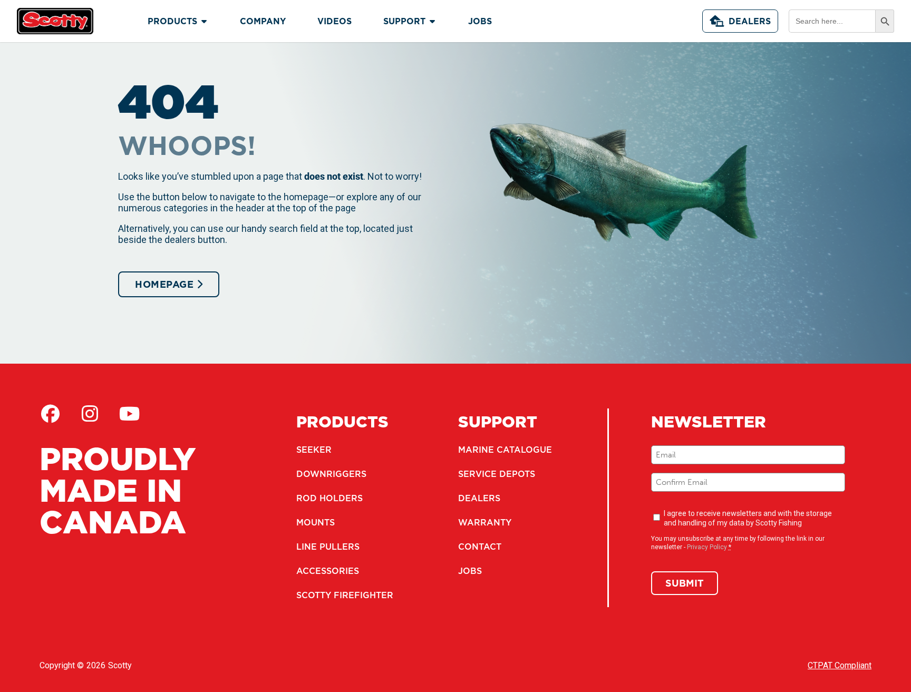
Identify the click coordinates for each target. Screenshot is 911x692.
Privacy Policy (707, 547)
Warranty (484, 522)
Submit (684, 583)
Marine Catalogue (505, 449)
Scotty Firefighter (344, 595)
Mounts (315, 522)
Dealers (750, 21)
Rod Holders (329, 498)
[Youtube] (129, 413)
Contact (479, 546)
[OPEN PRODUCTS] (204, 21)
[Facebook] (50, 413)
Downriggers (331, 474)
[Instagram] (89, 413)
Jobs (470, 571)
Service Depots (496, 474)
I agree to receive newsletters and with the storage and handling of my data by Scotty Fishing (748, 518)
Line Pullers (328, 546)
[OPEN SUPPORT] (432, 21)
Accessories (327, 571)
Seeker (314, 449)
